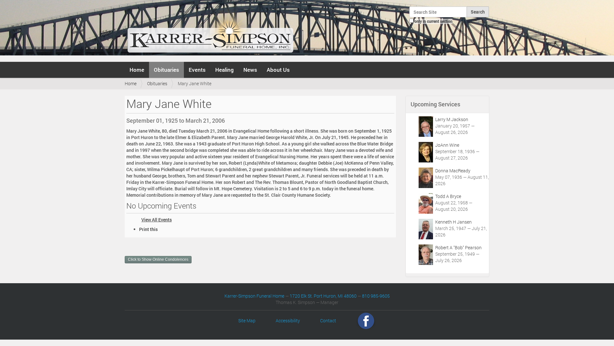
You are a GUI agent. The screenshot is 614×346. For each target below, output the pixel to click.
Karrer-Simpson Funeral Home (254, 296)
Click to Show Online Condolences (158, 259)
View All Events (156, 220)
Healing (224, 69)
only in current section (433, 21)
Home (137, 69)
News (250, 69)
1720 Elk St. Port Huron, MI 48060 (323, 296)
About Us (278, 69)
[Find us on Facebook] (366, 320)
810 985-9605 (376, 296)
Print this (148, 229)
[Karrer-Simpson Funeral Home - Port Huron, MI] (210, 30)
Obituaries (166, 69)
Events (197, 69)
